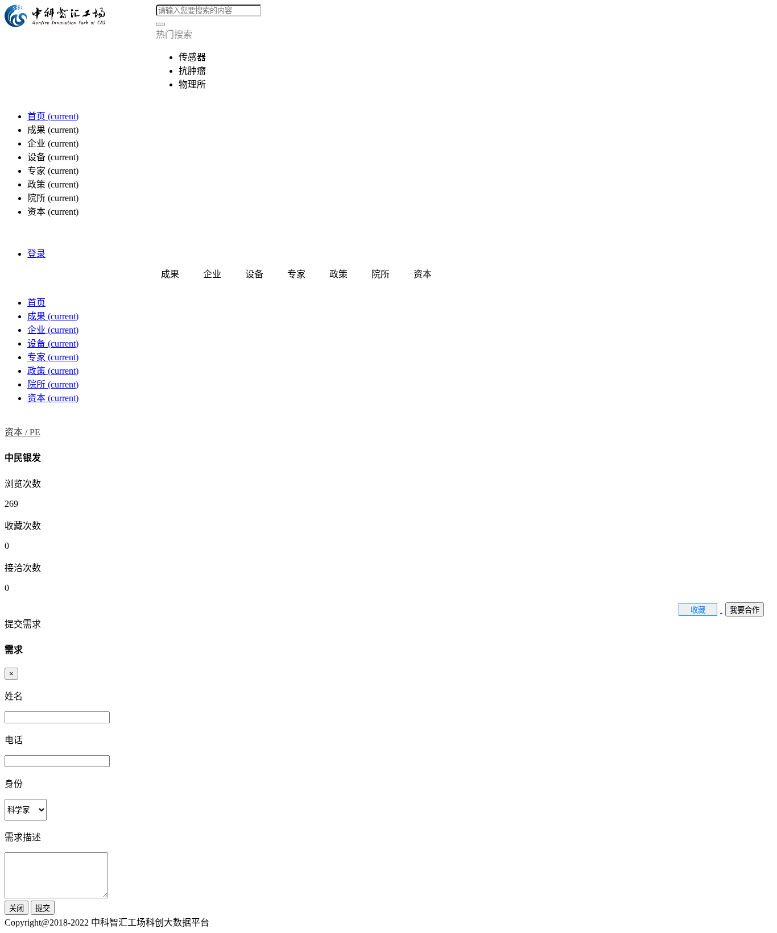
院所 (52, 384)
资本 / (17, 432)
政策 (52, 371)
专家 (52, 357)
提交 (42, 908)
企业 (52, 330)
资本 (52, 398)
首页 (52, 116)
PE (35, 432)
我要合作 (744, 610)
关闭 (16, 908)
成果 (52, 316)
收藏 (698, 610)
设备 (52, 343)
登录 (36, 254)
